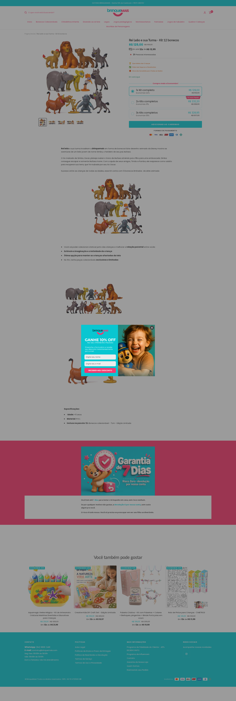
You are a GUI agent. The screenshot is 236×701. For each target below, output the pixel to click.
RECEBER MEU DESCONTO (100, 370)
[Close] (152, 328)
